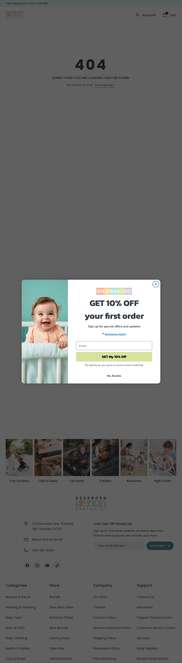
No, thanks (114, 376)
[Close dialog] (156, 284)
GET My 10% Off (114, 356)
